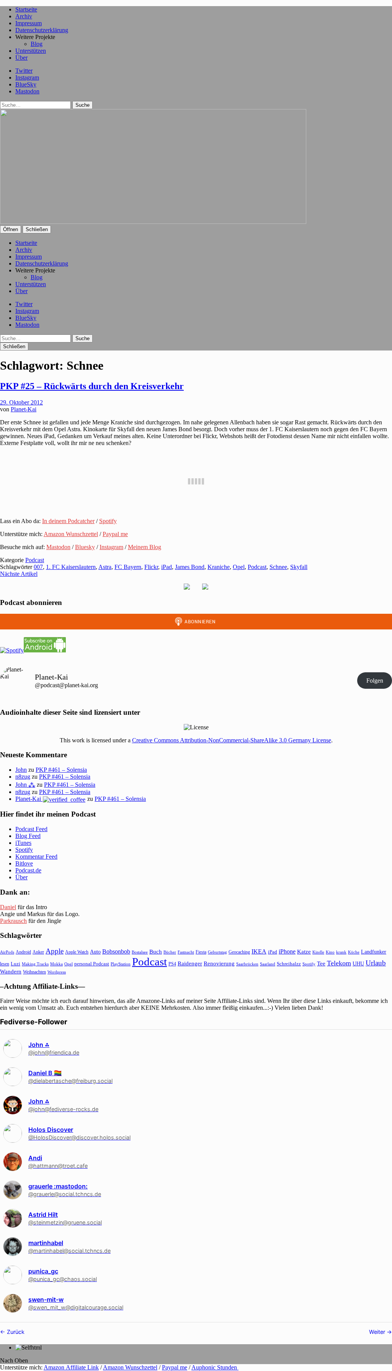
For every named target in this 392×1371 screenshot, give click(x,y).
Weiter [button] (378, 1332)
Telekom (339, 963)
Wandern (10, 971)
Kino (330, 952)
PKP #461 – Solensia (61, 769)
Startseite (26, 9)
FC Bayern (127, 567)
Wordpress (56, 972)
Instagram (27, 77)
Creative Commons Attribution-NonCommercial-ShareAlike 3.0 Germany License (231, 740)
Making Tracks (35, 964)
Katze (304, 952)
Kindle (318, 952)
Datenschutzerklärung (41, 30)
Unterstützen (30, 50)
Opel (239, 567)
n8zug (22, 776)
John (21, 769)
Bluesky (85, 547)
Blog (36, 44)
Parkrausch (13, 921)
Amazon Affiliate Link (71, 1367)
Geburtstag (217, 952)
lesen (4, 964)
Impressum (28, 23)
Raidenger (190, 963)
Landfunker (373, 952)
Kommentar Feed (36, 856)
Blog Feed (28, 836)
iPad (166, 567)
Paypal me (115, 534)
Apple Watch (76, 952)
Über (21, 57)
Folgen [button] (374, 680)
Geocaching (239, 952)
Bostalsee (140, 952)
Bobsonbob (116, 951)
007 (38, 567)
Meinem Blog (144, 547)
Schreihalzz (289, 964)
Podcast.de (28, 870)
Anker (38, 952)
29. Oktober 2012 (21, 402)
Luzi (15, 964)
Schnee (278, 567)
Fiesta (201, 952)
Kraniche (218, 567)
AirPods (7, 952)
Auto (95, 952)
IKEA (259, 951)
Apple (55, 951)
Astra (104, 567)
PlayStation (121, 964)
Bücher (169, 952)
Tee (321, 963)
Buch (155, 951)
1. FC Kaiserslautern (71, 567)
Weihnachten (34, 972)
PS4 (172, 964)
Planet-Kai (23, 409)
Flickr (151, 567)
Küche (353, 952)
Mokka (56, 964)
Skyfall (298, 567)
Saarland (267, 964)
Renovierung (219, 963)
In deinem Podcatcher (68, 521)
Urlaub (376, 963)
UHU (358, 964)
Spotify (108, 521)
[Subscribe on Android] (45, 650)
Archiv (23, 16)
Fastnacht (186, 952)
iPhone (287, 951)
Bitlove (24, 863)
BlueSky (25, 84)
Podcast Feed (31, 829)
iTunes (23, 843)
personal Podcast (91, 964)
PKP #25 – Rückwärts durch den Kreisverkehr (92, 386)
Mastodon (27, 91)
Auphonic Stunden (214, 1367)
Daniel (8, 907)
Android (23, 952)
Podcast (34, 560)
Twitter (24, 70)
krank (341, 952)
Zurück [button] (14, 1332)
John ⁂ (25, 784)
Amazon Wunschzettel (71, 534)
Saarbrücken (247, 964)
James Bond (189, 567)
